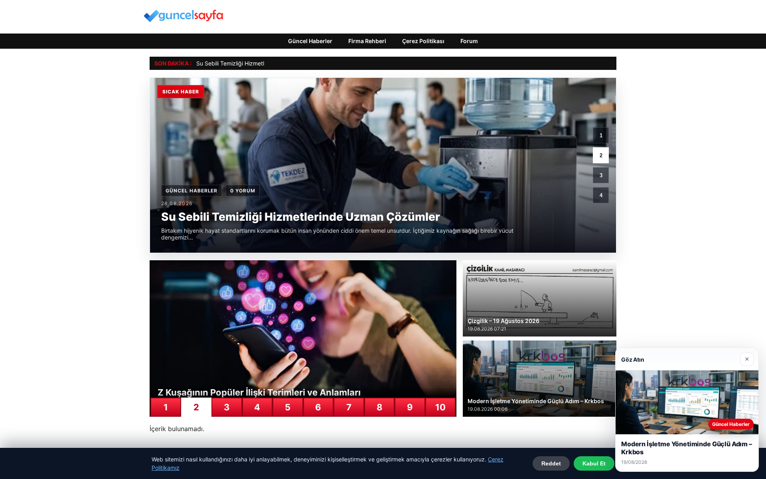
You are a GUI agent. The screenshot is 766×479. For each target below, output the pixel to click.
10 (440, 407)
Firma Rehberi (367, 41)
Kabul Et (594, 463)
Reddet (551, 463)
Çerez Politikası (423, 41)
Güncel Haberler (310, 41)
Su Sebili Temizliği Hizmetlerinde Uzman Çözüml (259, 63)
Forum (469, 41)
